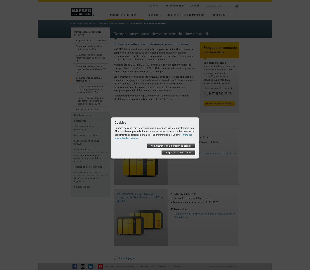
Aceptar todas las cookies (178, 152)
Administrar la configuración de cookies (171, 146)
